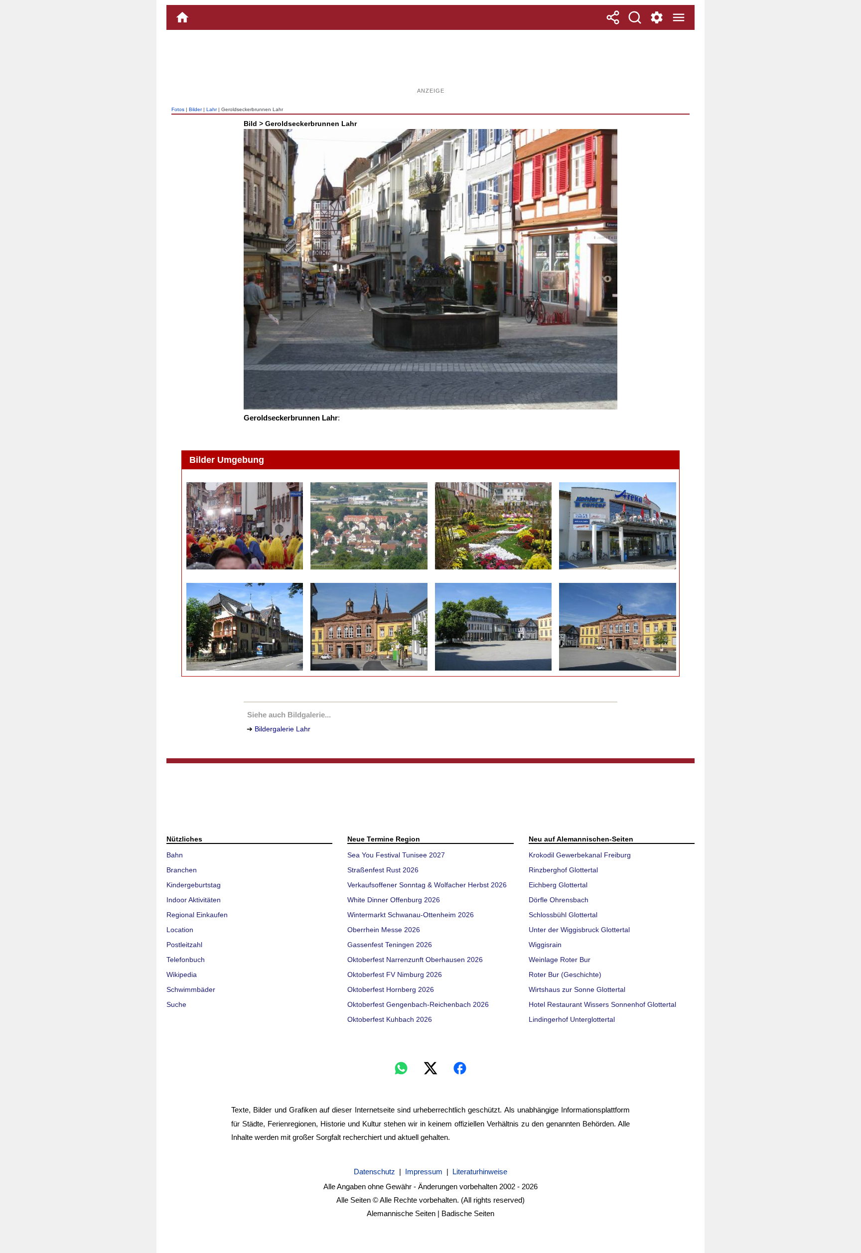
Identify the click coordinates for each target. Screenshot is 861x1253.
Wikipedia (181, 974)
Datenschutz (374, 1171)
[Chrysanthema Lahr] (493, 526)
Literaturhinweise (479, 1171)
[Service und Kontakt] (657, 17)
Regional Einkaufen (197, 915)
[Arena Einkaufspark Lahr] (617, 526)
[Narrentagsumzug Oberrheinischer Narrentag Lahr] (244, 526)
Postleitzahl (184, 945)
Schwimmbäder (190, 989)
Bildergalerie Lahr (282, 729)
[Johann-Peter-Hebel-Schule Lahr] (368, 526)
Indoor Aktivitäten (193, 900)
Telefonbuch (185, 960)
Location (179, 930)
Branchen (181, 870)
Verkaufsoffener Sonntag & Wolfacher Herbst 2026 (427, 885)
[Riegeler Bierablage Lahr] (244, 626)
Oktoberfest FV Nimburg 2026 (394, 974)
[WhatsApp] (401, 1068)
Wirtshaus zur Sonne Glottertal (577, 989)
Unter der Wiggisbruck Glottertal (579, 930)
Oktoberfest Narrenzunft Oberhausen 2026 (415, 960)
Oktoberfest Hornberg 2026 (390, 989)
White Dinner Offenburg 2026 (393, 900)
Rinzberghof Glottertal (563, 870)
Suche (176, 1004)
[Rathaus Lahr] (493, 626)
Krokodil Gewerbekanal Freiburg (580, 855)
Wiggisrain (545, 945)
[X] (430, 1068)
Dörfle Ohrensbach (558, 900)
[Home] (182, 17)
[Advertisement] (430, 62)
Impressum (423, 1171)
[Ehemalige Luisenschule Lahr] (368, 626)
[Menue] (679, 17)
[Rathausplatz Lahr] (617, 626)
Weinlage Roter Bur (559, 960)
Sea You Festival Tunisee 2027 (396, 855)
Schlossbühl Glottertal (563, 915)
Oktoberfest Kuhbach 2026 (389, 1019)
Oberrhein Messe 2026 (383, 930)
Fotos (177, 109)
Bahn (174, 855)
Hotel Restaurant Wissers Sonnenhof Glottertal (602, 1004)
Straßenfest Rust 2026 (383, 870)
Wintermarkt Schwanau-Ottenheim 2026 (410, 915)
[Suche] (635, 17)
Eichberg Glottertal (558, 885)
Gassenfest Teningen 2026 (389, 945)
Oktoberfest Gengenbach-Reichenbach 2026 (418, 1004)
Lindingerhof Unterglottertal (572, 1019)
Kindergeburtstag (193, 885)
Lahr (211, 109)
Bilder (195, 109)
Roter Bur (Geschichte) (565, 974)
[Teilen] (613, 17)
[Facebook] (460, 1068)
